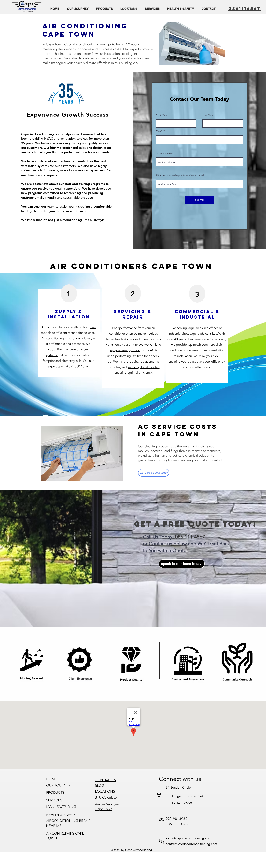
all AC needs (130, 44)
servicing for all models (144, 367)
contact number (164, 153)
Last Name (208, 115)
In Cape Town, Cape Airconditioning (68, 44)
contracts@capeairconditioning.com (191, 844)
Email (159, 131)
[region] (80, 663)
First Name (162, 115)
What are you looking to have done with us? (180, 175)
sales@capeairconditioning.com (188, 838)
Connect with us (180, 779)
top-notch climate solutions (62, 54)
